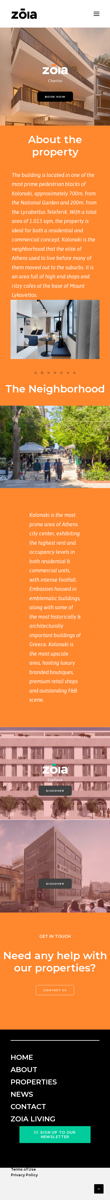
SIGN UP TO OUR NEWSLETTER (58, 1134)
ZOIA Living (33, 1119)
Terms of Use (23, 1169)
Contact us (55, 990)
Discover (55, 791)
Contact (28, 1106)
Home (22, 1057)
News (22, 1094)
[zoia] (24, 14)
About (24, 1069)
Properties (34, 1082)
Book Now (55, 96)
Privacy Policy (24, 1175)
